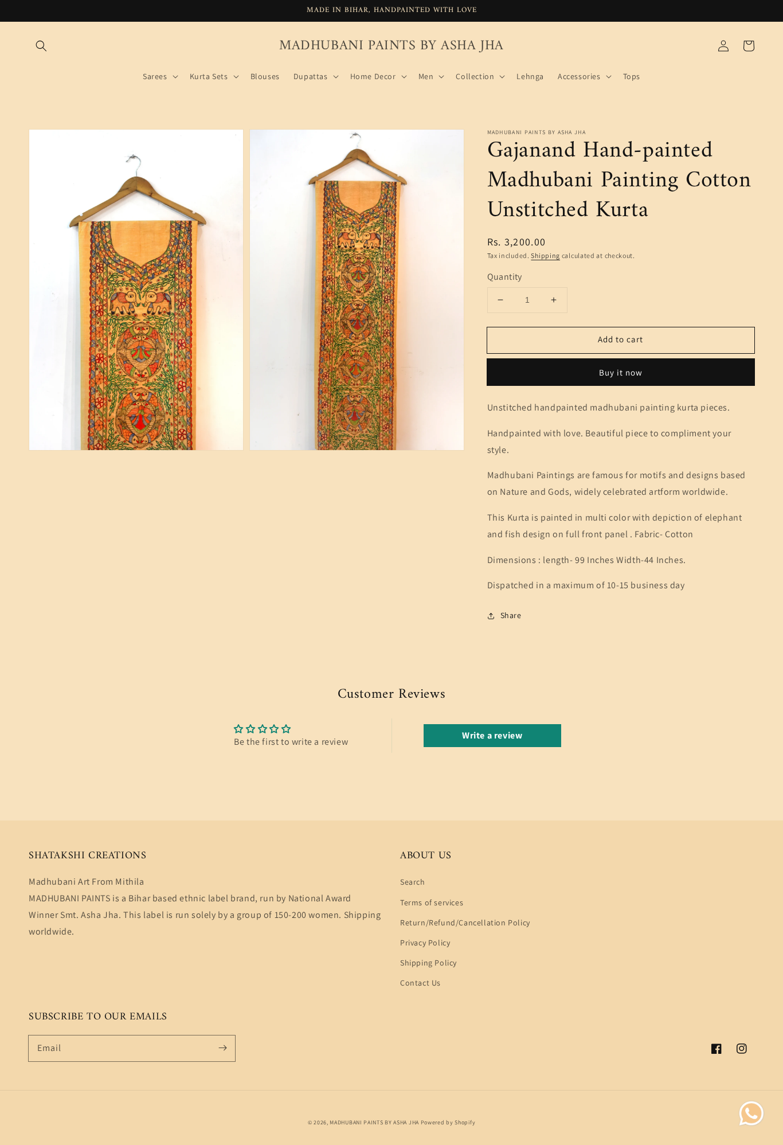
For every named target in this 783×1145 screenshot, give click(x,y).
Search (412, 882)
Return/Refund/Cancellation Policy (465, 922)
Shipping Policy (428, 963)
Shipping (545, 255)
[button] (41, 45)
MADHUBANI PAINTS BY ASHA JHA (374, 1122)
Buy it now (621, 372)
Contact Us (420, 983)
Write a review (492, 735)
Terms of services (431, 902)
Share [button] (511, 615)
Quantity (504, 277)
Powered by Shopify (448, 1122)
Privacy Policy (425, 942)
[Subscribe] (222, 1048)
